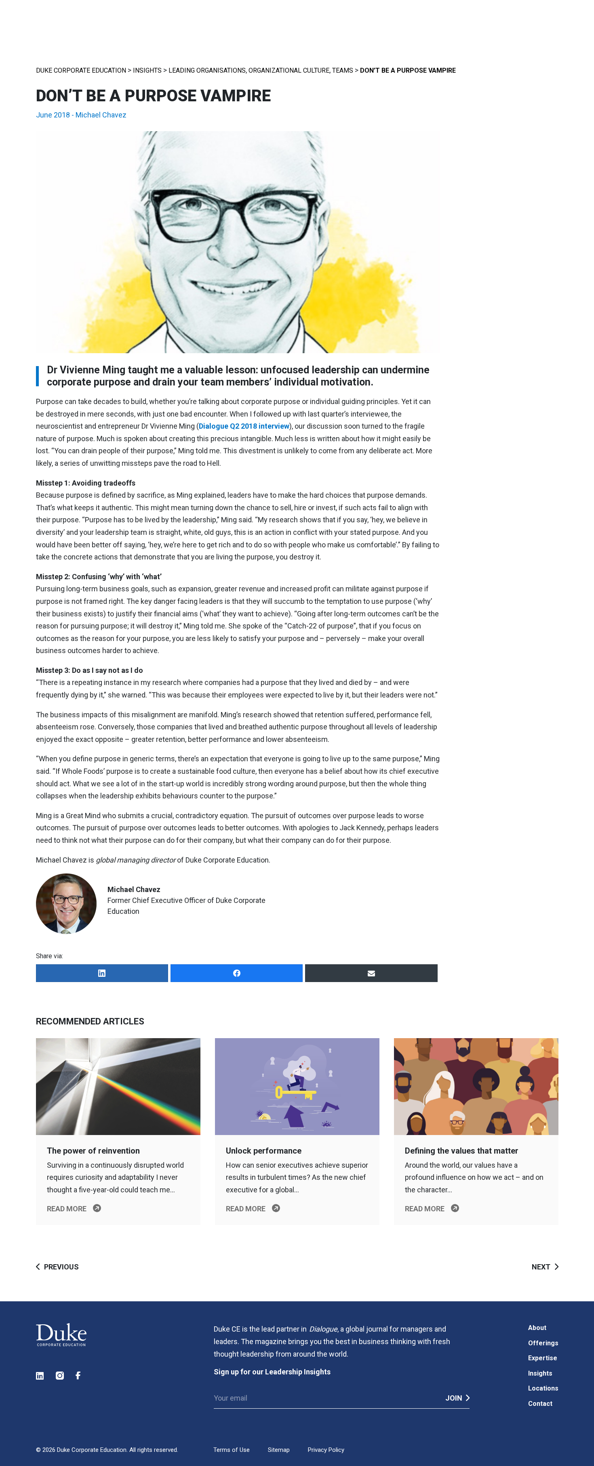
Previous (61, 1267)
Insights (147, 70)
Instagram (60, 1376)
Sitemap (279, 1449)
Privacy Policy (326, 1449)
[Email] (371, 973)
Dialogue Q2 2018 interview (244, 426)
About (537, 1328)
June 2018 (53, 115)
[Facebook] (237, 973)
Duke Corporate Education (81, 70)
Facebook (80, 1376)
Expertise (542, 1358)
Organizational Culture (289, 70)
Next (541, 1267)
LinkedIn (40, 1376)
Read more (66, 1208)
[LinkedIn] (102, 973)
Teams (342, 70)
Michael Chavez (101, 115)
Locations (543, 1388)
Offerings (543, 1343)
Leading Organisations (207, 70)
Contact (540, 1403)
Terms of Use (231, 1449)
